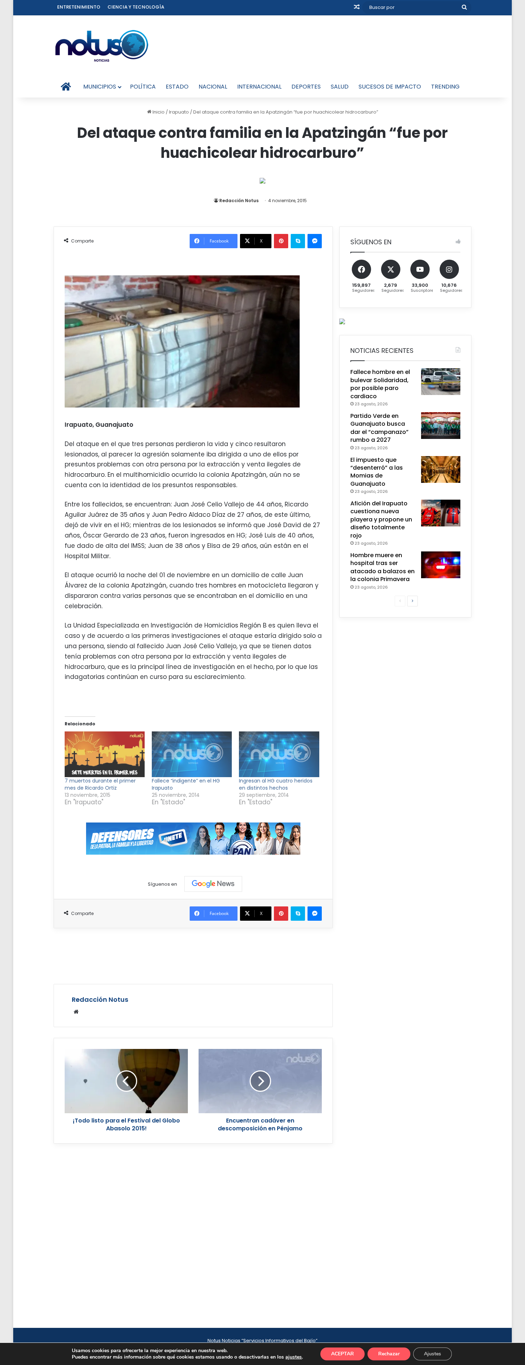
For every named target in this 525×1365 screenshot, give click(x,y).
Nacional (213, 86)
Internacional (259, 86)
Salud (340, 86)
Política (143, 86)
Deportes (306, 86)
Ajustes (432, 1353)
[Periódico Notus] (102, 46)
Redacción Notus (239, 201)
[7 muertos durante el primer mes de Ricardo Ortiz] (105, 754)
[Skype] (298, 241)
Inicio (158, 112)
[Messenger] (315, 241)
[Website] (76, 1012)
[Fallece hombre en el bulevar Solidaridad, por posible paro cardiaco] (440, 381)
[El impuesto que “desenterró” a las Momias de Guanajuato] (440, 469)
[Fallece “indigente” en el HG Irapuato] (192, 754)
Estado (177, 86)
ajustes (293, 1357)
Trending (445, 86)
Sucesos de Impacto (390, 86)
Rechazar (389, 1353)
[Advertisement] (193, 955)
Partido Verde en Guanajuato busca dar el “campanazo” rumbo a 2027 (379, 428)
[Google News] (213, 884)
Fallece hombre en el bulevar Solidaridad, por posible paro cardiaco (380, 384)
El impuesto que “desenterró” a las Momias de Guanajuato (376, 472)
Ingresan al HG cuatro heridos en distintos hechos (275, 784)
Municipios (99, 86)
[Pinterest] (281, 241)
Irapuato (179, 112)
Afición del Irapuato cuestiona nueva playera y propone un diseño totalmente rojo (381, 519)
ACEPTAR (342, 1353)
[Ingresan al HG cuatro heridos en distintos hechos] (279, 754)
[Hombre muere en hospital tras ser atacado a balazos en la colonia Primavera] (440, 564)
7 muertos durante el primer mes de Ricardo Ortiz (100, 784)
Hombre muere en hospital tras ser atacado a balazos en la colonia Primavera (382, 567)
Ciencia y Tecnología (136, 7)
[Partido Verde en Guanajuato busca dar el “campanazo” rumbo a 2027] (440, 425)
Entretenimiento (78, 7)
